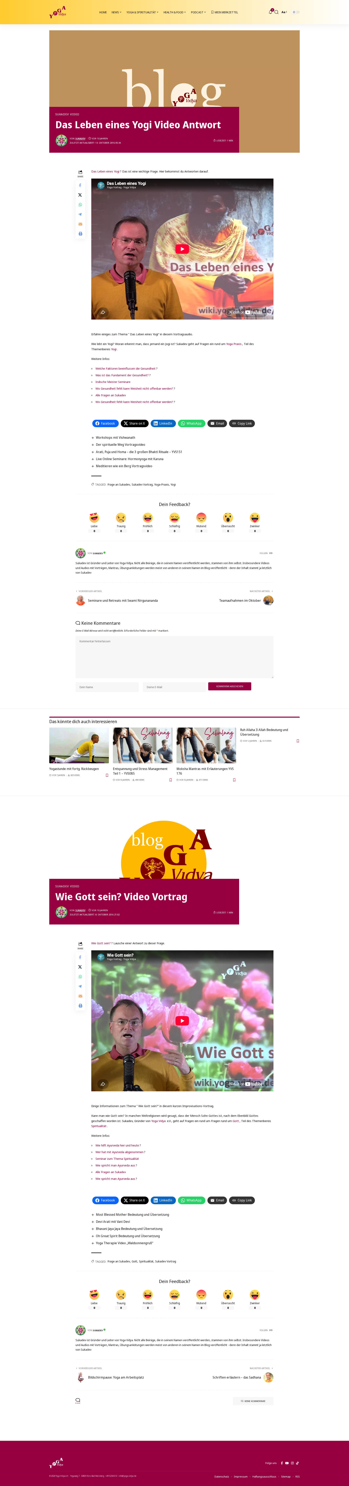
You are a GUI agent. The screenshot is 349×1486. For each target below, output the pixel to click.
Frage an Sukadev (119, 484)
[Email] (80, 224)
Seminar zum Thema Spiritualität (117, 1159)
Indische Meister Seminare (113, 382)
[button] (276, 12)
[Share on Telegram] (80, 214)
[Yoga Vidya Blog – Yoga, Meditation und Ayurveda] (56, 1463)
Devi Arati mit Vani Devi (113, 1221)
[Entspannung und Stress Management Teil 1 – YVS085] (142, 745)
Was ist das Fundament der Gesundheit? (122, 375)
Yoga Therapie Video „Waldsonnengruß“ (124, 1243)
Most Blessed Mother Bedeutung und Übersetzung (132, 1214)
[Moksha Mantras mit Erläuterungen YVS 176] (206, 745)
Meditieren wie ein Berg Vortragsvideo (124, 466)
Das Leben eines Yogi (105, 171)
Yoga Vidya (158, 1121)
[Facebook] (282, 1463)
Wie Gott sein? (101, 943)
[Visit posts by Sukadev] (61, 141)
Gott (236, 1121)
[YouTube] (287, 1463)
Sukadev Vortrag (142, 484)
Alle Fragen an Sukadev (111, 395)
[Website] (271, 553)
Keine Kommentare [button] (255, 1401)
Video (74, 114)
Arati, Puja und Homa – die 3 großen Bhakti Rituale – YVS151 (139, 452)
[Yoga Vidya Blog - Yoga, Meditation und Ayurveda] (57, 12)
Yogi (114, 349)
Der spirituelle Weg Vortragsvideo (120, 444)
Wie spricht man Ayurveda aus (115, 1165)
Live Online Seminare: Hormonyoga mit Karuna (129, 459)
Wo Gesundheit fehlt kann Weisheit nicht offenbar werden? (134, 388)
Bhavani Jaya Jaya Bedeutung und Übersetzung (129, 1228)
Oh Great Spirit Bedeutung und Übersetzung (128, 1236)
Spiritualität (98, 1126)
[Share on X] (80, 195)
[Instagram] (292, 1463)
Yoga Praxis (234, 344)
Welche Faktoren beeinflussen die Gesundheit (126, 368)
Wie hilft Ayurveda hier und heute (117, 1145)
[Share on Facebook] (80, 185)
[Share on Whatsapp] (80, 205)
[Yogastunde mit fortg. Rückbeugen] (79, 745)
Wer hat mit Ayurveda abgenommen (119, 1152)
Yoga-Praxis (161, 484)
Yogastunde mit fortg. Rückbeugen (74, 769)
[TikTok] (297, 1463)
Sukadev (62, 114)
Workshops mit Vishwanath (115, 437)
